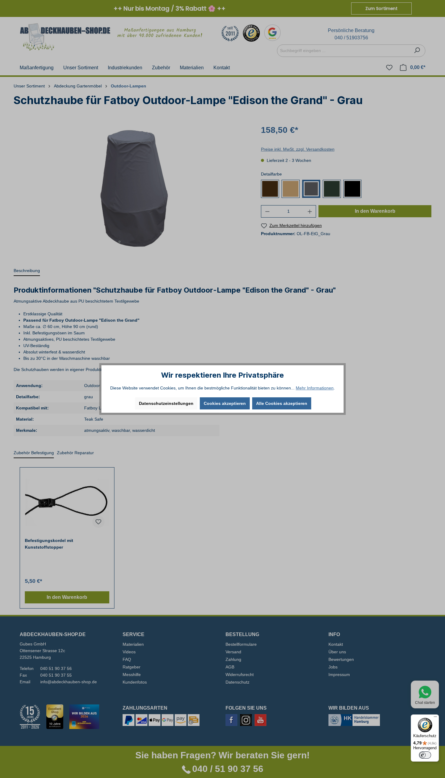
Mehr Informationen (315, 388)
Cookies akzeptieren (225, 403)
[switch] (425, 755)
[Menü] (435, 718)
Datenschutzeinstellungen (166, 403)
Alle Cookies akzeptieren (281, 403)
